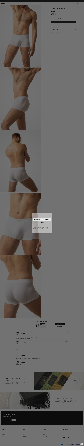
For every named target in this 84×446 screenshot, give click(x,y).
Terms (47, 228)
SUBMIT (42, 222)
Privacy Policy (43, 228)
